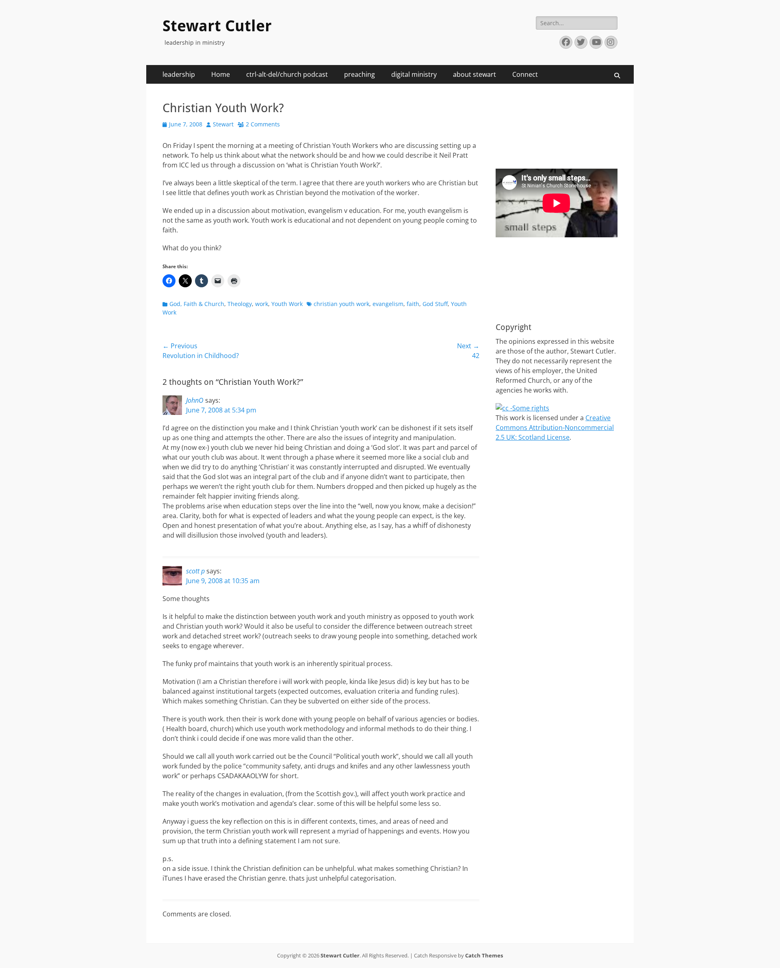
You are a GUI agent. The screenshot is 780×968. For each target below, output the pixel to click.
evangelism (388, 304)
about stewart (474, 74)
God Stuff (435, 304)
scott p (195, 570)
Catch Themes (484, 955)
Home (220, 74)
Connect (525, 74)
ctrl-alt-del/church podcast (287, 74)
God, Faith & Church (196, 304)
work (261, 304)
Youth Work (287, 304)
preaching (359, 74)
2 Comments (263, 124)
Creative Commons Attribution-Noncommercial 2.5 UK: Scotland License (555, 427)
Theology (240, 304)
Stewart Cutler (217, 26)
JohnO (195, 400)
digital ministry (414, 74)
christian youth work (341, 304)
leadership (178, 74)
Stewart (223, 124)
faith (413, 304)
